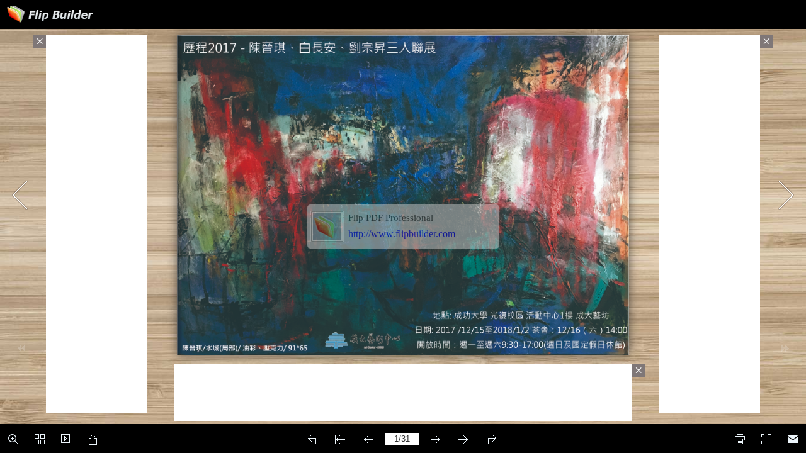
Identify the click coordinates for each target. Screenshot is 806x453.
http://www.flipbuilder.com (401, 233)
